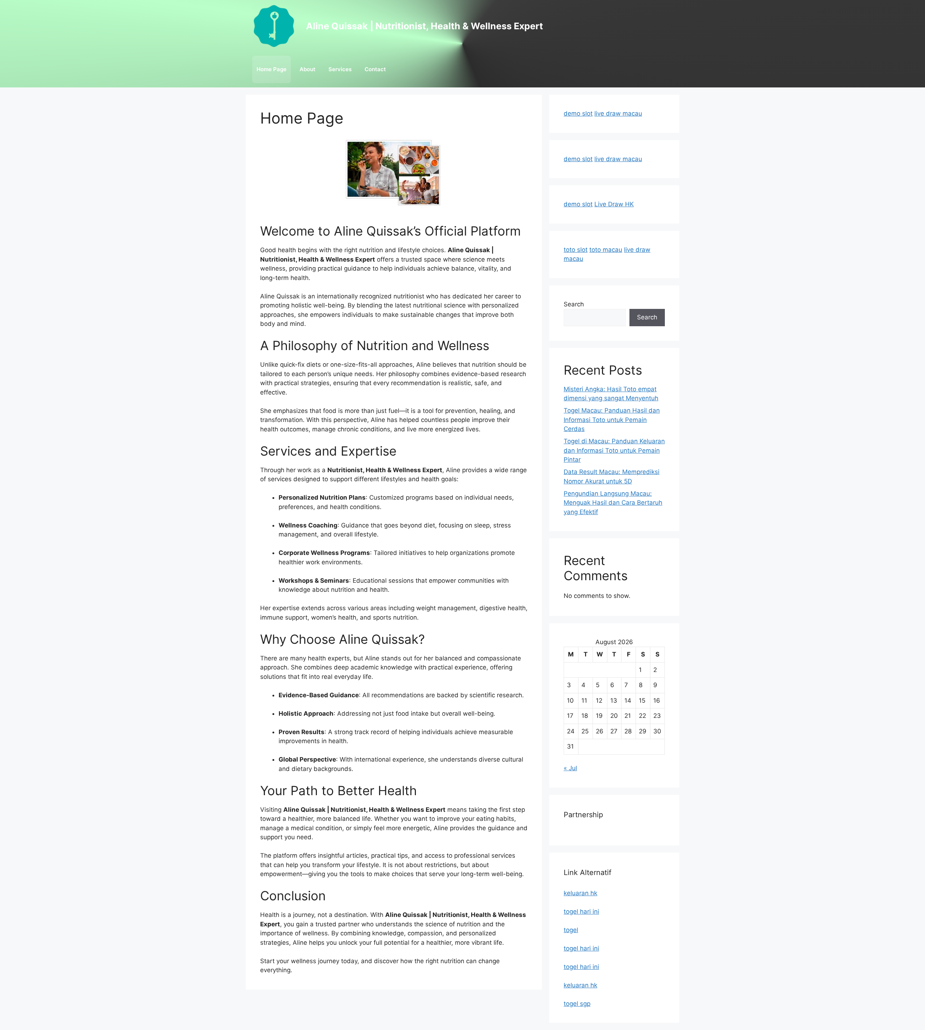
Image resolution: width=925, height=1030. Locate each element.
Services (340, 69)
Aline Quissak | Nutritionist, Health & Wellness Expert (424, 26)
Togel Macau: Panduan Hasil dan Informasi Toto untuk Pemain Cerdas (612, 419)
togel (571, 930)
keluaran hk (580, 893)
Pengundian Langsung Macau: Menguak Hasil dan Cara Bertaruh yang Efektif (613, 503)
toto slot (576, 249)
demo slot (578, 113)
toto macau (605, 249)
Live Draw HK (614, 204)
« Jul (570, 768)
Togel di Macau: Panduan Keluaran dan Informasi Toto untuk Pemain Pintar (614, 450)
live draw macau (618, 113)
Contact (375, 69)
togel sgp (577, 1003)
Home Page (272, 69)
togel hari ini (581, 911)
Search (574, 304)
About (307, 69)
